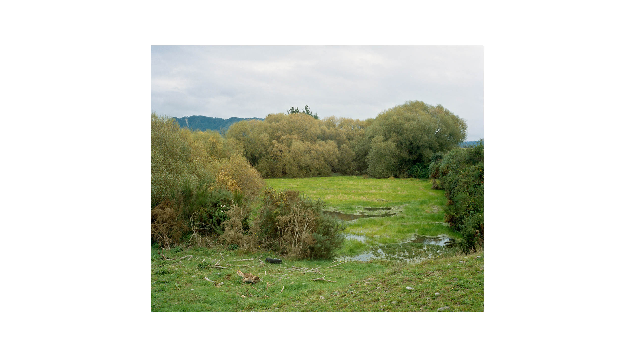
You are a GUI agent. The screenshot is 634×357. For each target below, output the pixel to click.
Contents (607, 13)
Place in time (319, 12)
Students (607, 343)
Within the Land (40, 12)
